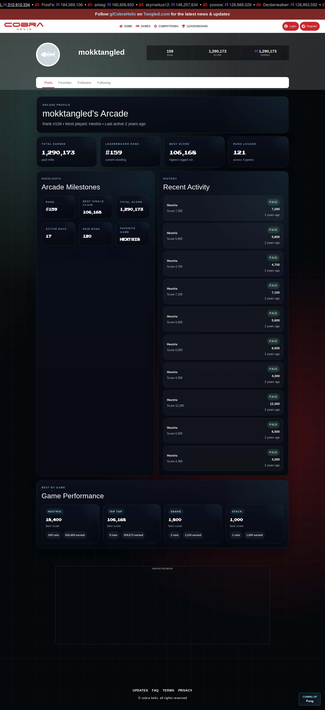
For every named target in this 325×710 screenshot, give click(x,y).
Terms (168, 690)
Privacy (185, 690)
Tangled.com (156, 14)
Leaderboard (197, 26)
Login (292, 26)
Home (128, 26)
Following (104, 82)
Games (146, 26)
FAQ (155, 690)
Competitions (168, 26)
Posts (48, 82)
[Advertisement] (162, 613)
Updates (140, 690)
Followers (84, 82)
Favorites (64, 82)
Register (312, 26)
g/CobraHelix (123, 14)
